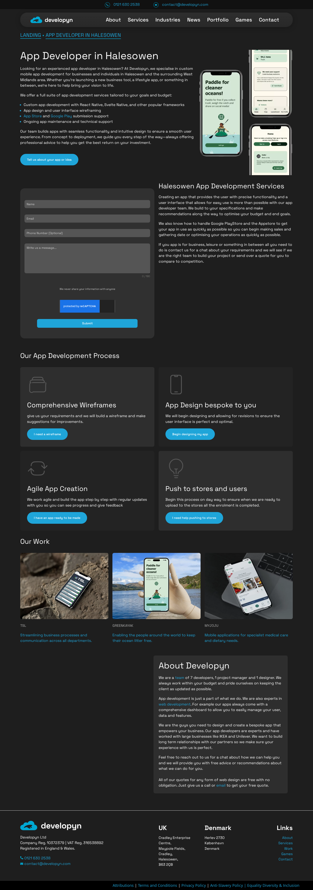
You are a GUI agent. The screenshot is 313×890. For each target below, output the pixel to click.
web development (175, 704)
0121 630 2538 (126, 4)
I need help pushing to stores (194, 518)
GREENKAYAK (122, 625)
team (180, 677)
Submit (87, 323)
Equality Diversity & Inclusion (273, 885)
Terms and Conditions (157, 885)
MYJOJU (211, 625)
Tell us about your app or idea (49, 160)
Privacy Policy (193, 885)
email (221, 785)
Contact (269, 19)
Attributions (123, 885)
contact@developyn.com (185, 4)
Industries (167, 19)
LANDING (30, 35)
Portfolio (218, 19)
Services (138, 19)
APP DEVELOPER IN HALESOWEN (83, 35)
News (193, 19)
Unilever (243, 736)
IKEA (224, 736)
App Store (33, 116)
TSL (23, 625)
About (113, 19)
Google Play (61, 116)
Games (243, 19)
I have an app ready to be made (57, 518)
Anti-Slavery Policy (227, 885)
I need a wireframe (47, 434)
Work (288, 848)
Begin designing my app (190, 434)
